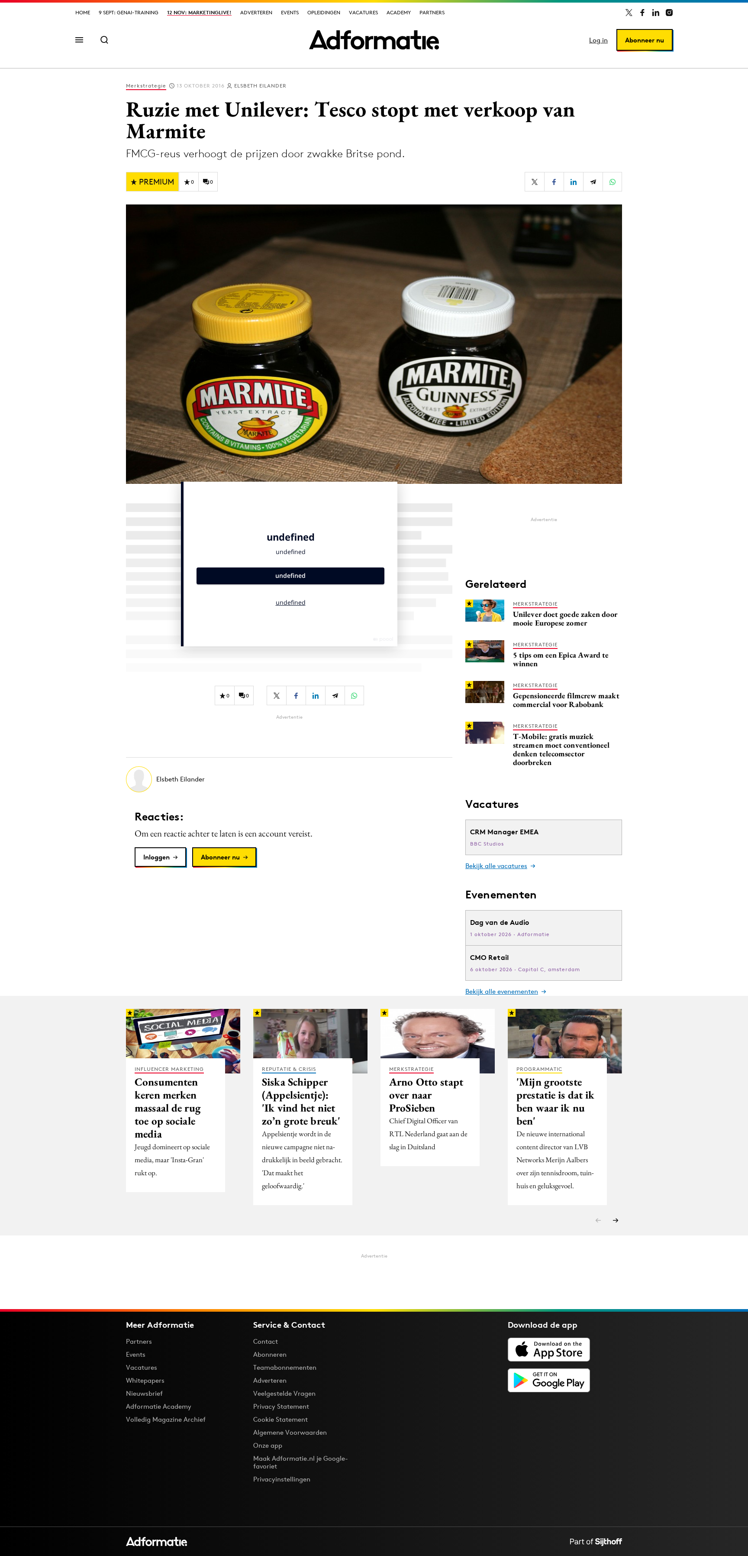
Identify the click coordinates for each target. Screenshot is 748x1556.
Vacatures (363, 12)
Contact (265, 1341)
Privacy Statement (281, 1406)
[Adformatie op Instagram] (669, 12)
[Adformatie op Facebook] (642, 12)
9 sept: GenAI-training (128, 12)
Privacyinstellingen (281, 1479)
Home (82, 12)
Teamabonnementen (284, 1367)
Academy (399, 12)
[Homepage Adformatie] (374, 40)
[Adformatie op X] (628, 12)
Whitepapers (145, 1380)
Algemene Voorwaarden (290, 1432)
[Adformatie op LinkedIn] (655, 12)
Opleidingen (323, 12)
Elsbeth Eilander (260, 85)
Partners (432, 12)
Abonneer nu (644, 40)
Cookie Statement (280, 1419)
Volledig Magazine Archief (166, 1419)
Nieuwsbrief (144, 1393)
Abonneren (270, 1354)
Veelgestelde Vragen (284, 1393)
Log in (598, 40)
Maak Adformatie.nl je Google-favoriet (300, 1462)
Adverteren (256, 12)
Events (290, 12)
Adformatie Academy (158, 1406)
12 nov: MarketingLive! (199, 12)
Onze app (267, 1445)
